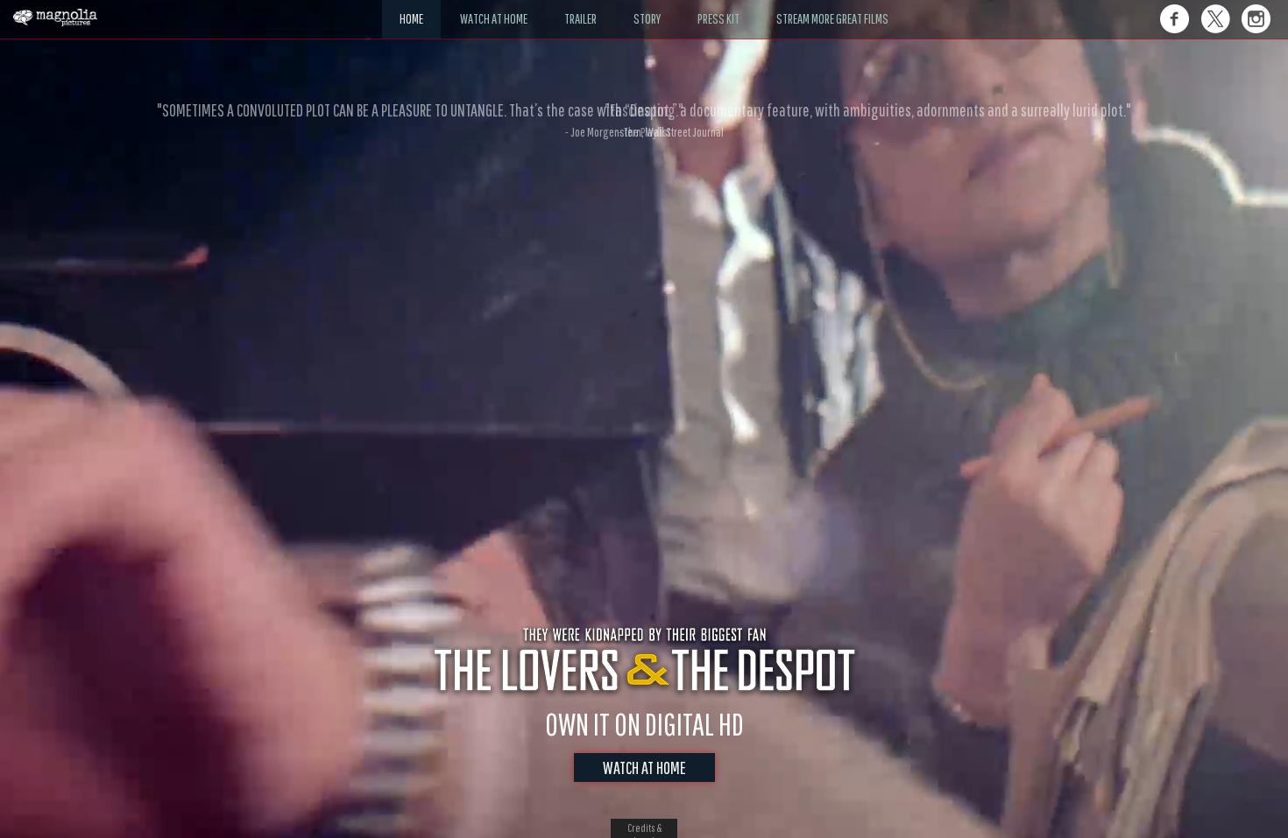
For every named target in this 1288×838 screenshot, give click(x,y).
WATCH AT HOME (644, 767)
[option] (644, 120)
